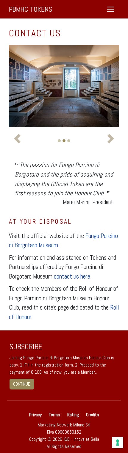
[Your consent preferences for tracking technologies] (117, 442)
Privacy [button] (36, 415)
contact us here (72, 276)
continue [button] (21, 384)
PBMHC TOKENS (30, 9)
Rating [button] (73, 415)
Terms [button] (54, 415)
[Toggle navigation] (110, 9)
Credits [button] (92, 415)
